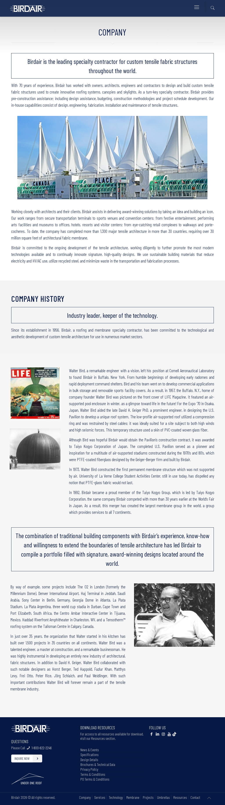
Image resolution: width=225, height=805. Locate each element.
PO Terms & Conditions (94, 779)
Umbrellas (163, 797)
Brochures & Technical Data (97, 764)
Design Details (89, 759)
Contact (195, 797)
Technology (116, 797)
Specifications (89, 754)
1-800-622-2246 (42, 748)
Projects (148, 797)
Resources (180, 797)
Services (99, 797)
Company (85, 797)
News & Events (89, 750)
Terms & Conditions (92, 774)
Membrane (132, 797)
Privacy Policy (89, 769)
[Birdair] (27, 6)
